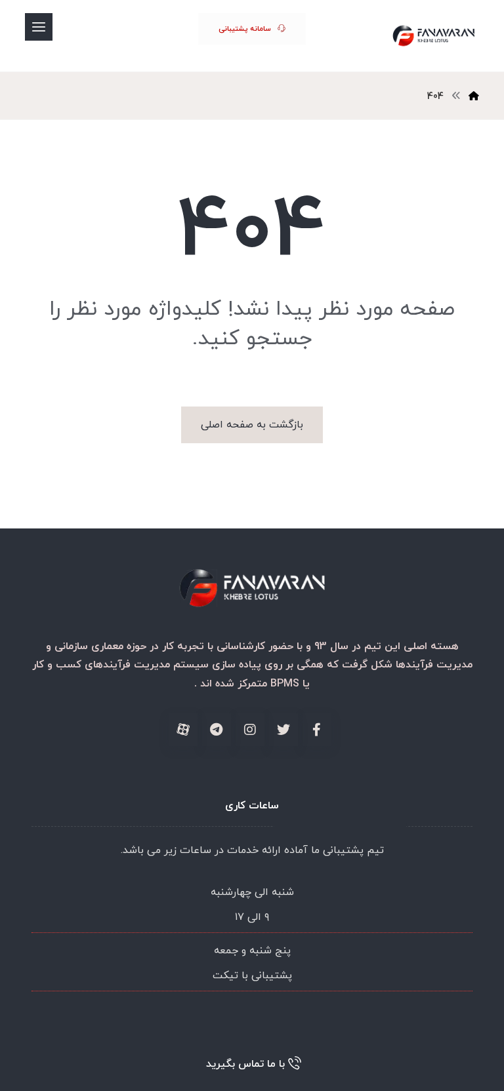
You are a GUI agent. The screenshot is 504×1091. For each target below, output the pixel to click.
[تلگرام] (216, 729)
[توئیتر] (283, 729)
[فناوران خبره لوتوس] (474, 96)
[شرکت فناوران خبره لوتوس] (433, 35)
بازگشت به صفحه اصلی (252, 425)
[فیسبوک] (317, 729)
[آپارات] (183, 729)
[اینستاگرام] (250, 729)
